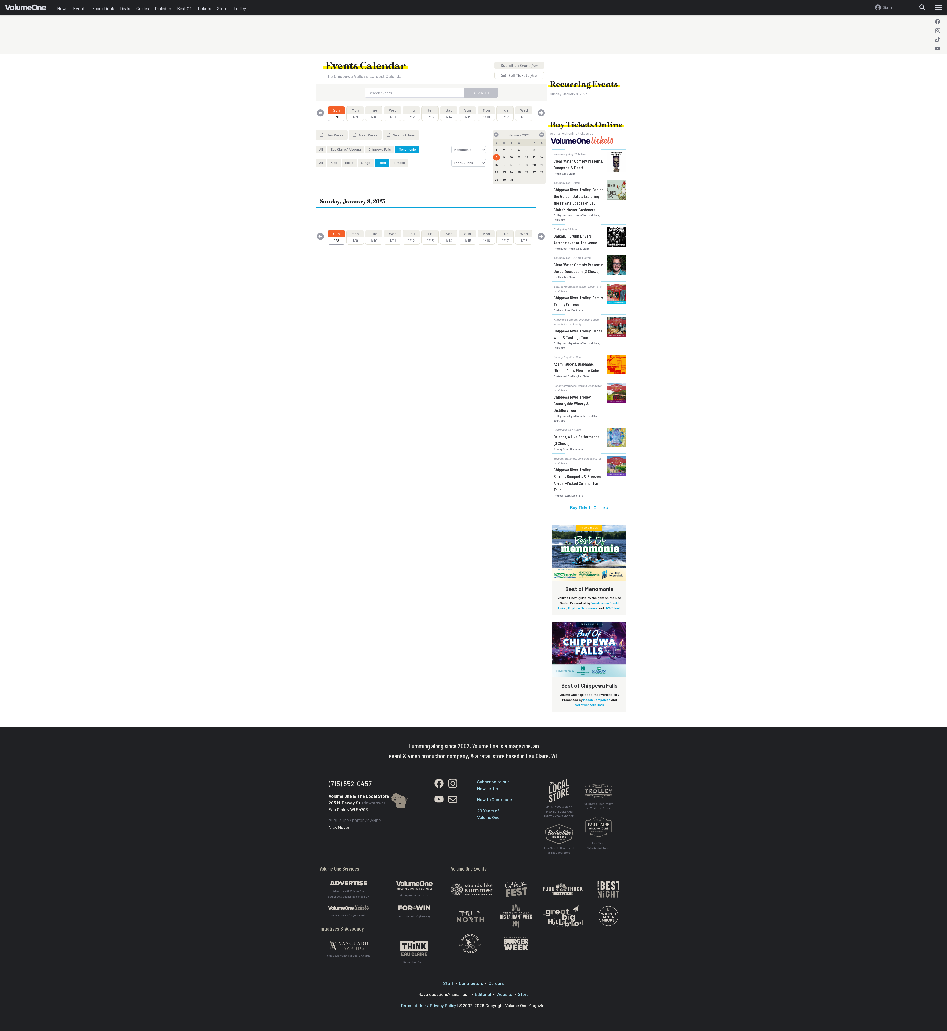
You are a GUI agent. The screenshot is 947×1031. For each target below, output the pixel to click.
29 (496, 179)
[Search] (922, 7)
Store (222, 8)
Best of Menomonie (589, 588)
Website (504, 994)
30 (504, 179)
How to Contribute (494, 799)
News (62, 8)
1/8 (336, 113)
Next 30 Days (403, 135)
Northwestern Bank (589, 705)
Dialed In (163, 8)
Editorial (483, 994)
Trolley (239, 8)
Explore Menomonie (583, 608)
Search (481, 92)
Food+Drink (103, 8)
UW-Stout (612, 608)
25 (519, 172)
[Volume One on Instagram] (937, 30)
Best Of (184, 8)
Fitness (399, 162)
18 (519, 164)
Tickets (204, 8)
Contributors (471, 983)
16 (504, 164)
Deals (125, 8)
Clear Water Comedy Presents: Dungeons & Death (578, 164)
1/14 (449, 113)
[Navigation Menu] (938, 7)
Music (349, 162)
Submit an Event (519, 65)
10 (511, 157)
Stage (366, 162)
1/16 (486, 113)
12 (526, 157)
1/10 (373, 113)
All (321, 149)
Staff (448, 983)
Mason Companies (596, 700)
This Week (334, 135)
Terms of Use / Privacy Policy (428, 1005)
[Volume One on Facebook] (937, 21)
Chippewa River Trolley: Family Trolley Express (578, 301)
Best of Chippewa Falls (589, 685)
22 (496, 172)
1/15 (467, 113)
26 (526, 172)
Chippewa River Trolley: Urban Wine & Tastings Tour (578, 334)
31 (511, 179)
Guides (142, 8)
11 (519, 157)
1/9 (355, 113)
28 (542, 172)
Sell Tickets (522, 75)
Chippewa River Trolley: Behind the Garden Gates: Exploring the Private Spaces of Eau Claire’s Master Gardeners (578, 199)
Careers (496, 983)
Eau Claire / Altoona (346, 149)
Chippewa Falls (380, 149)
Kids (334, 162)
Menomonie (407, 149)
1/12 (411, 113)
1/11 (393, 113)
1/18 (524, 113)
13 (534, 157)
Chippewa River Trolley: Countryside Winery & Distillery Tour (573, 403)
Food (382, 162)
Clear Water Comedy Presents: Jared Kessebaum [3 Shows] (578, 268)
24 (511, 172)
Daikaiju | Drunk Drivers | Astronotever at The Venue (575, 239)
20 (534, 164)
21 (541, 164)
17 (511, 164)
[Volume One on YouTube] (937, 48)
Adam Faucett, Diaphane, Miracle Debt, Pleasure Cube (576, 367)
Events (80, 8)
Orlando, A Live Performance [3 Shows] (577, 440)
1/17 (505, 113)
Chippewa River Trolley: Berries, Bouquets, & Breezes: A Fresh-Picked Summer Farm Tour (577, 479)
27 (534, 172)
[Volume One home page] (29, 8)
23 (504, 172)
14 (541, 157)
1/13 (430, 113)
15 (496, 164)
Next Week (368, 135)
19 (526, 164)
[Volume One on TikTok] (937, 39)
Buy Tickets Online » (589, 507)
